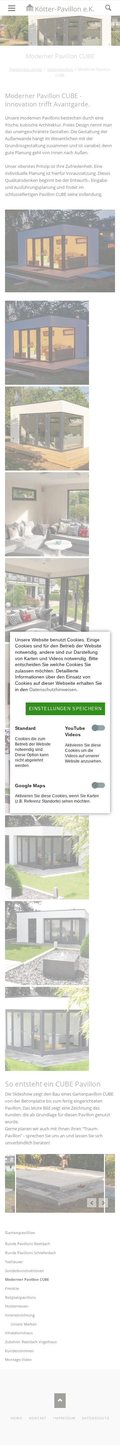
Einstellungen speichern (65, 708)
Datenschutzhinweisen (53, 689)
